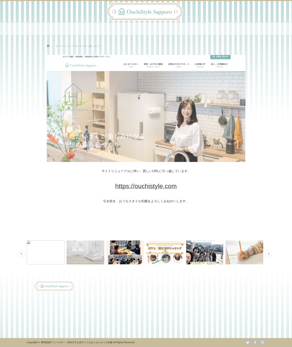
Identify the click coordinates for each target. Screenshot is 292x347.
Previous (21, 253)
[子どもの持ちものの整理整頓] (244, 252)
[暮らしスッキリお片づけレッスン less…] (86, 252)
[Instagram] (262, 342)
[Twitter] (247, 342)
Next (268, 253)
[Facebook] (255, 342)
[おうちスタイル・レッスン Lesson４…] (205, 252)
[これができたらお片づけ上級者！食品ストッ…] (46, 252)
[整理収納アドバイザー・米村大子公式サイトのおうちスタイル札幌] (145, 19)
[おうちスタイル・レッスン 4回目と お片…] (125, 252)
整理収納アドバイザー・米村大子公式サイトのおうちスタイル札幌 (76, 342)
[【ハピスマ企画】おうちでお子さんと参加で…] (165, 252)
